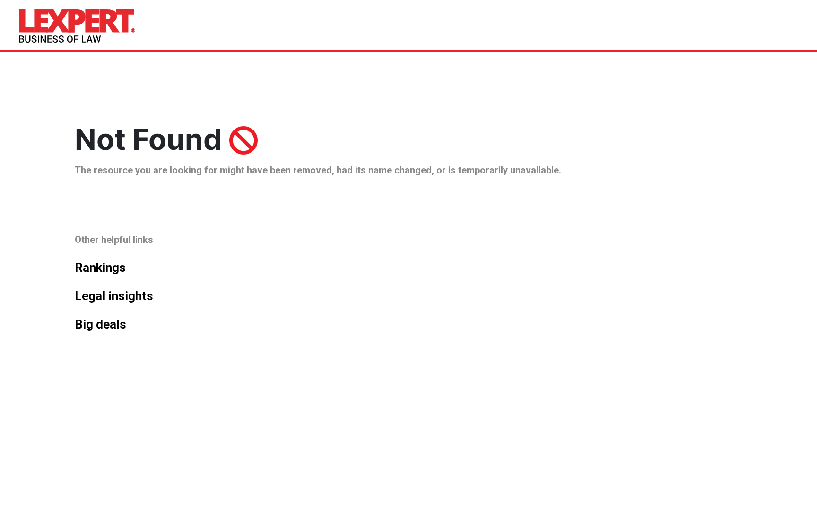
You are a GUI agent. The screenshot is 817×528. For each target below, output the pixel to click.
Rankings (100, 267)
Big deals (100, 324)
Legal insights (114, 296)
